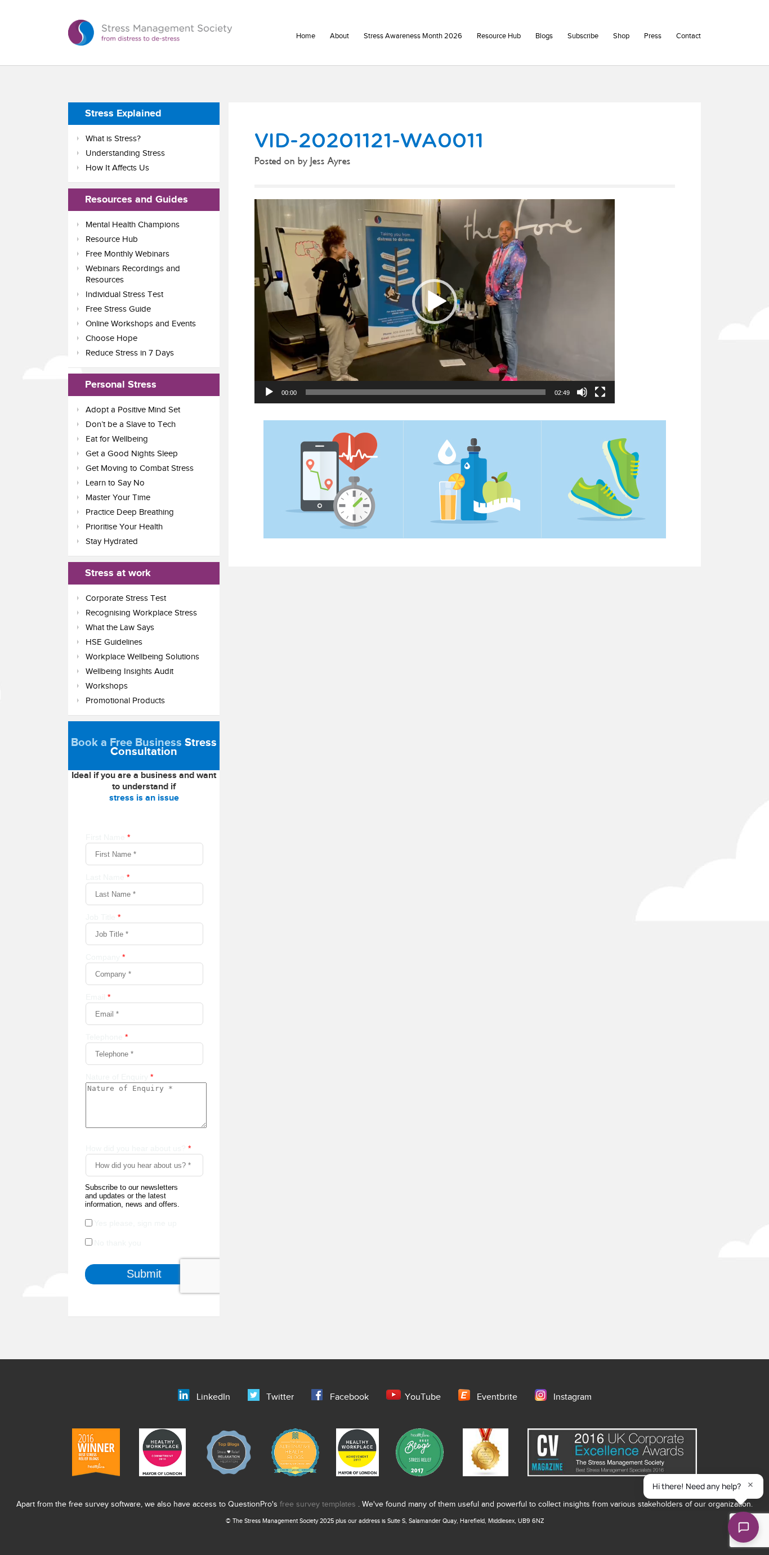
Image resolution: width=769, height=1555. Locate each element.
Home (305, 36)
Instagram (572, 1397)
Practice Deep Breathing (130, 512)
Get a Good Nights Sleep (132, 454)
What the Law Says (120, 627)
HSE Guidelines (114, 642)
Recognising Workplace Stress (141, 613)
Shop (621, 36)
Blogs (544, 36)
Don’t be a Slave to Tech (131, 424)
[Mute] (582, 392)
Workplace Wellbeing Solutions (142, 657)
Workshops (107, 686)
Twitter (280, 1397)
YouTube (423, 1397)
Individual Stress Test (124, 294)
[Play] (269, 392)
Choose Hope (111, 338)
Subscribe (582, 36)
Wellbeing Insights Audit (129, 671)
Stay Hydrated (112, 541)
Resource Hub (499, 36)
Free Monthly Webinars (127, 254)
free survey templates (319, 1504)
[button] (434, 301)
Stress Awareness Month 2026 (413, 36)
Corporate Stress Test (126, 598)
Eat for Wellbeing (117, 439)
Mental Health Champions (133, 225)
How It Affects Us (117, 168)
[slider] (426, 392)
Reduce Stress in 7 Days (130, 353)
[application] (434, 301)
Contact (688, 36)
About (339, 36)
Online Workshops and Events (141, 324)
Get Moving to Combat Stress (140, 468)
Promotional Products (125, 700)
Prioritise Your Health (124, 527)
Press (652, 36)
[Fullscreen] (600, 392)
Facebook (349, 1397)
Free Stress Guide (118, 309)
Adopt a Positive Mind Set (133, 410)
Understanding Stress (125, 153)
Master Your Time (118, 497)
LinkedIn (213, 1397)
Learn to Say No (115, 483)
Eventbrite (497, 1397)
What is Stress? (113, 138)
